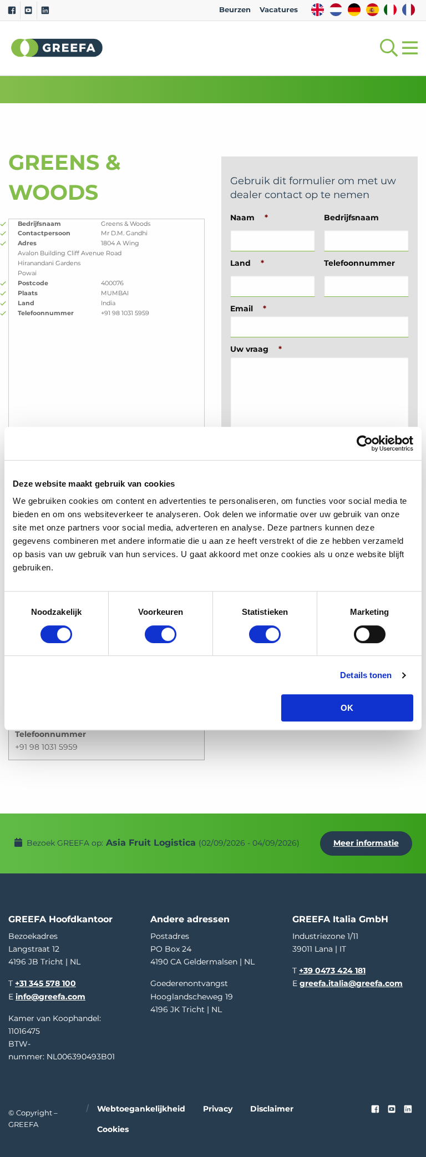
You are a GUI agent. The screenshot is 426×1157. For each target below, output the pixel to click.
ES (372, 9)
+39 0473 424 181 (332, 971)
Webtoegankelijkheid (141, 1109)
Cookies (113, 1129)
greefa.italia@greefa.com (351, 983)
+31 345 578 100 (45, 983)
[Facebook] (12, 10)
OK (347, 708)
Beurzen (235, 10)
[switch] (160, 634)
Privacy (217, 1109)
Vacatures (279, 10)
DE (354, 9)
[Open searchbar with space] (387, 48)
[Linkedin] (45, 10)
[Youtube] (28, 10)
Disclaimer (271, 1109)
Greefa (57, 47)
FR (408, 9)
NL (335, 9)
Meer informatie (366, 843)
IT (390, 9)
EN (317, 9)
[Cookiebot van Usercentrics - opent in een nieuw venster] (364, 443)
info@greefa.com (50, 997)
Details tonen (366, 675)
